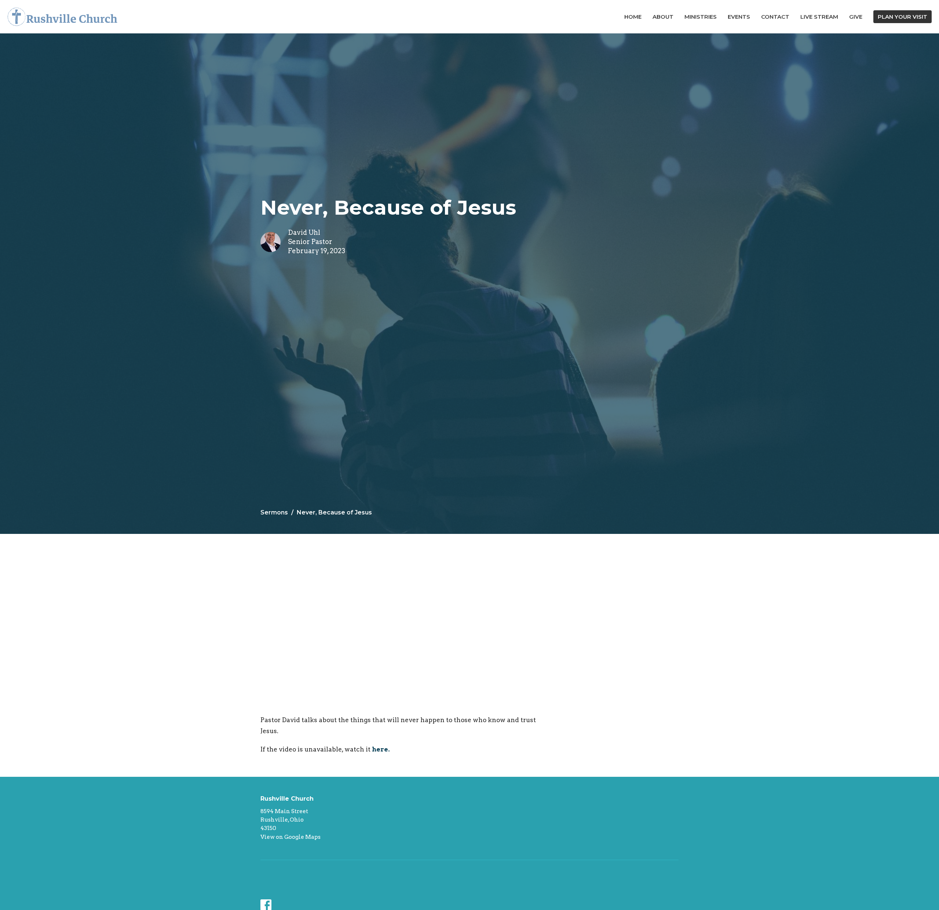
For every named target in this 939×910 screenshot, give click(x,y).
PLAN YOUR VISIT (902, 16)
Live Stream (819, 16)
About (663, 16)
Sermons (274, 512)
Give (855, 16)
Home (633, 16)
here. (381, 749)
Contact (775, 16)
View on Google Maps (290, 837)
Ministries (700, 16)
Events (739, 16)
